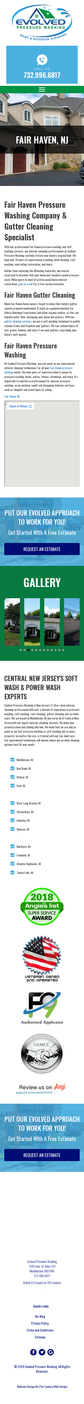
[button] (21, 650)
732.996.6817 (42, 75)
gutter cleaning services (17, 321)
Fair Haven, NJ (12, 396)
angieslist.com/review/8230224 (34, 1092)
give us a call (25, 284)
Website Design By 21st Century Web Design (42, 1386)
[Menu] (42, 89)
